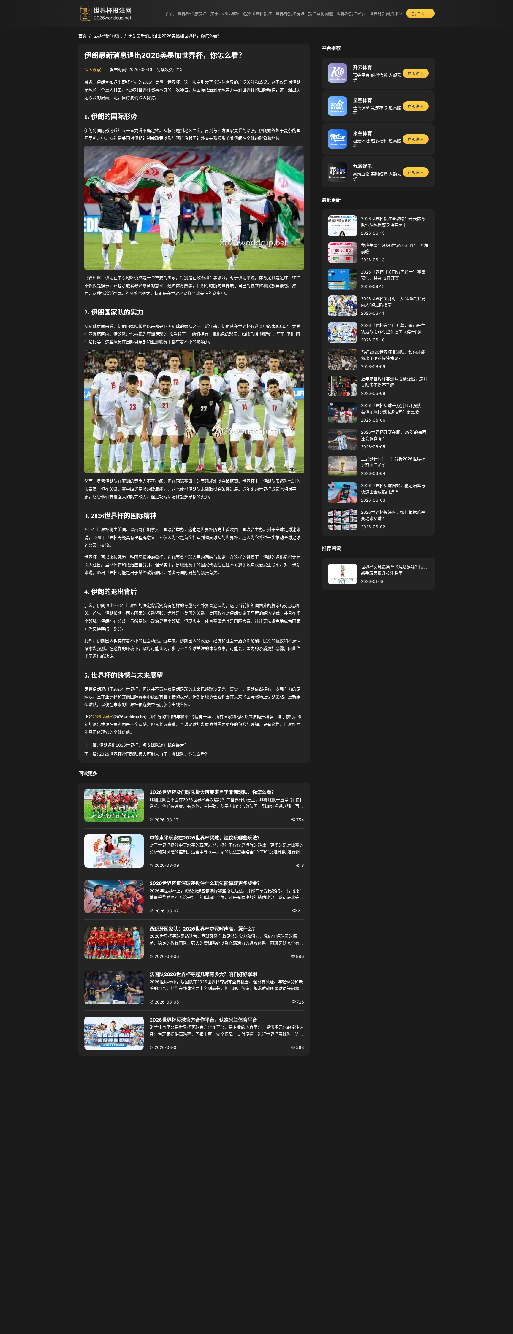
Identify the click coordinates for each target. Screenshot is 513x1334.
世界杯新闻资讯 (383, 14)
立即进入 (415, 73)
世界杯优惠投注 (192, 14)
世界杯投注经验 (351, 14)
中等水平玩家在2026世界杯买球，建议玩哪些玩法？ (206, 838)
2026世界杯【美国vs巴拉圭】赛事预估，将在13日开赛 (393, 275)
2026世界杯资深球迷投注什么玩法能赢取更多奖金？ (206, 883)
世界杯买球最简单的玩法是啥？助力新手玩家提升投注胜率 (394, 569)
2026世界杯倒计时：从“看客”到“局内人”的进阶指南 (393, 301)
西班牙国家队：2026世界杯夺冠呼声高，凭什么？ (203, 929)
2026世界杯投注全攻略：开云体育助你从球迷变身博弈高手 (393, 221)
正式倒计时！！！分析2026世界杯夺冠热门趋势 (393, 462)
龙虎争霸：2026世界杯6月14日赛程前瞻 (394, 248)
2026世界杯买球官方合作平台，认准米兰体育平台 (203, 1020)
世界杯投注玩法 (290, 14)
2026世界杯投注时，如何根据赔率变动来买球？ (393, 515)
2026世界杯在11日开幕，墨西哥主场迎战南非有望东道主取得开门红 (393, 328)
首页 (170, 14)
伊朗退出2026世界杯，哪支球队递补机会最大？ (143, 745)
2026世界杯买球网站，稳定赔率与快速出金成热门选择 (393, 488)
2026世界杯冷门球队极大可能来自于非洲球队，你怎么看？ (154, 753)
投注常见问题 (320, 14)
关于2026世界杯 (224, 14)
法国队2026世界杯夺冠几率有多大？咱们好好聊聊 (203, 974)
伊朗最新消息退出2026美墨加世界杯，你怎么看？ (174, 35)
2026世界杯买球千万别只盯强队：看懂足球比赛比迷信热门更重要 (393, 408)
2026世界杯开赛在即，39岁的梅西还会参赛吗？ (393, 435)
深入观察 (92, 69)
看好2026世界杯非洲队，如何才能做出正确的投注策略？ (393, 355)
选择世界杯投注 (257, 14)
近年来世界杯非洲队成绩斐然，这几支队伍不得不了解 (394, 381)
